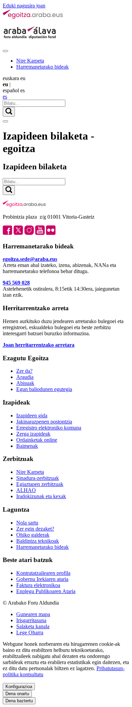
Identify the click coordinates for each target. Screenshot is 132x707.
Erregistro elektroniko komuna (48, 428)
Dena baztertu (19, 700)
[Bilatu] (9, 112)
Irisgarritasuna (31, 620)
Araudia (25, 377)
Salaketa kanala (32, 626)
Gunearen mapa (33, 614)
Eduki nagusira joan (24, 5)
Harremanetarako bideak (42, 67)
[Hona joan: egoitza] (33, 17)
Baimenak (27, 446)
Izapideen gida (31, 415)
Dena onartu (17, 693)
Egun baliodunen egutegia (44, 389)
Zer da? (24, 371)
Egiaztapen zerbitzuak (39, 484)
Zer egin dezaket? (35, 529)
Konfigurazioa (18, 686)
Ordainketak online (36, 440)
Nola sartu (27, 523)
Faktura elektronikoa (38, 585)
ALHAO (26, 490)
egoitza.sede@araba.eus (30, 259)
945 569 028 (16, 283)
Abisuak (25, 383)
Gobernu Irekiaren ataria (42, 579)
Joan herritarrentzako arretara (38, 345)
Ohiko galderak (32, 535)
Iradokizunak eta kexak (41, 496)
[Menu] (5, 51)
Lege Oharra (29, 632)
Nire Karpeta (30, 61)
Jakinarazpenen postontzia (44, 421)
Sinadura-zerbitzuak (37, 478)
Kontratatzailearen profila (43, 573)
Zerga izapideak (33, 434)
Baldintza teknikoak (37, 541)
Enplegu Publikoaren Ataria (45, 591)
